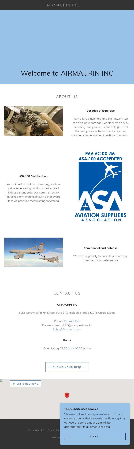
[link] (63, 5)
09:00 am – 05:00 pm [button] (73, 348)
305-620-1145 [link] (72, 321)
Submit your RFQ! (67, 367)
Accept (95, 436)
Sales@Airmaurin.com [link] (67, 329)
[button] (89, 348)
